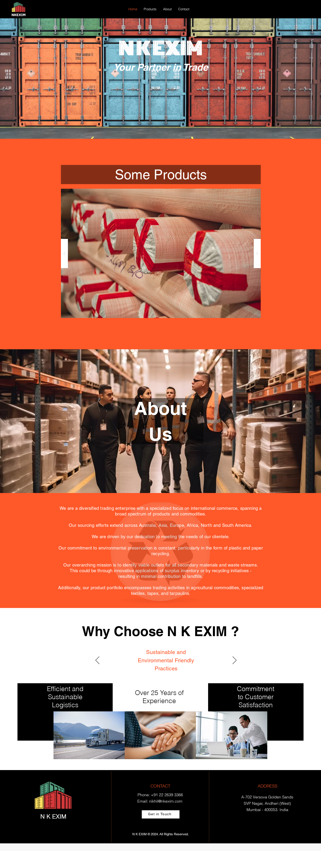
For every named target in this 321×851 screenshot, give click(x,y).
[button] (153, 253)
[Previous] (97, 660)
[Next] (234, 660)
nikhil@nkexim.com (165, 801)
